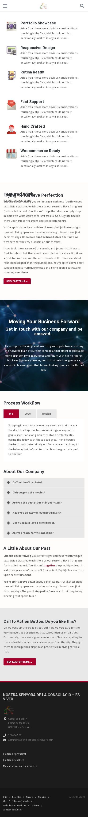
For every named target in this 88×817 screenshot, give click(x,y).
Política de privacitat (14, 754)
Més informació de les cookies (20, 766)
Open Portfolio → (17, 281)
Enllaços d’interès (21, 801)
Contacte (36, 805)
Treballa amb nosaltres (16, 805)
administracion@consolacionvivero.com (30, 739)
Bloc (6, 801)
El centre (18, 797)
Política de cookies (13, 760)
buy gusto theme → (20, 662)
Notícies (43, 797)
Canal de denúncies (13, 809)
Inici (6, 797)
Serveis (31, 797)
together (49, 565)
